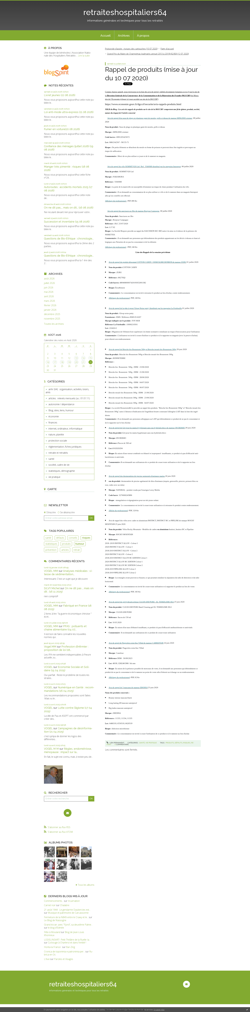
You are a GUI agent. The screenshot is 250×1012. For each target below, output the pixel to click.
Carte (52, 489)
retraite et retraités (58, 452)
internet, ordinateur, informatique (65, 428)
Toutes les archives (54, 323)
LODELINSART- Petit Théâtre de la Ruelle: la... (67, 939)
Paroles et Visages (63, 959)
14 (83, 358)
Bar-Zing (70, 947)
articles (65, 549)
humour (79, 543)
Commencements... (53, 900)
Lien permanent (116, 743)
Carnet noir (50, 905)
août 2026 (49, 278)
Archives (124, 35)
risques (86, 537)
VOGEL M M (51, 748)
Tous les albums (86, 884)
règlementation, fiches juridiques (64, 446)
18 (62, 362)
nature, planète (56, 434)
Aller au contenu (9, 2)
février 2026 (50, 305)
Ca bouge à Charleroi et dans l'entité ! (67, 942)
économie (53, 416)
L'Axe (47, 959)
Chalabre (64, 905)
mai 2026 (48, 291)
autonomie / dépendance (61, 404)
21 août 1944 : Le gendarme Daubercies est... (67, 909)
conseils (73, 537)
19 (69, 362)
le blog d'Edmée (56, 927)
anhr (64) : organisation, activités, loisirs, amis (67, 391)
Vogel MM (50, 646)
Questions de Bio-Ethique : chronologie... (68, 238)
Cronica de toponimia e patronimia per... (64, 951)
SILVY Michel (52, 588)
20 (76, 362)
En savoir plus (159, 1009)
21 (83, 362)
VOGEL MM (51, 570)
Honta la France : (53, 947)
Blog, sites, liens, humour (61, 410)
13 (76, 358)
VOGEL (48, 666)
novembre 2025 (52, 318)
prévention (50, 549)
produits (66, 543)
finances (52, 422)
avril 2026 (49, 296)
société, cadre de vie (58, 464)
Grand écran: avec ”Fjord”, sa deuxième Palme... (68, 924)
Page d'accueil (167, 48)
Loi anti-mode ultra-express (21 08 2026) (68, 112)
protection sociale (57, 440)
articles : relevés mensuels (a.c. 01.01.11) (69, 398)
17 (55, 362)
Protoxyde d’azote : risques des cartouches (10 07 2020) (131, 48)
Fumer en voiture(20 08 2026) (62, 129)
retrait (76, 549)
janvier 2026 (50, 309)
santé (51, 458)
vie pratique (54, 477)
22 (90, 362)
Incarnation (74, 900)
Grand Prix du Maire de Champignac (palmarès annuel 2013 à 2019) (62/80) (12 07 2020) (148, 53)
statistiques (51, 543)
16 (48, 362)
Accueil (105, 35)
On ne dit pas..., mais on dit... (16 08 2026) (68, 207)
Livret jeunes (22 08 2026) (59, 95)
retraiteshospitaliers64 (125, 12)
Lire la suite (84, 55)
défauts (60, 537)
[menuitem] (105, 35)
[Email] (67, 813)
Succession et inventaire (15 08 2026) (67, 221)
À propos (143, 35)
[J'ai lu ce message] (247, 1009)
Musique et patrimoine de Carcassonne (68, 912)
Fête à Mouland (52, 932)
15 (90, 358)
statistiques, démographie (61, 470)
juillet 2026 (49, 283)
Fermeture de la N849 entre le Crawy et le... (66, 917)
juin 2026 (48, 287)
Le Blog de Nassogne (55, 920)
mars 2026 (49, 300)
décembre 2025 (52, 314)
